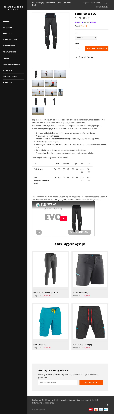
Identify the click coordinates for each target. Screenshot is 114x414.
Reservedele (7, 70)
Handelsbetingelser (68, 400)
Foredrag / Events (10, 76)
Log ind (86, 3)
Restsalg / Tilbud (9, 52)
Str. (76, 33)
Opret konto (95, 3)
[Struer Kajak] (13, 8)
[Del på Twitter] (82, 57)
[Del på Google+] (88, 57)
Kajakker (6, 21)
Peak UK (84, 26)
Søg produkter (83, 400)
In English (94, 400)
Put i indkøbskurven (97, 49)
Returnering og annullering (43, 403)
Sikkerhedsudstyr (10, 40)
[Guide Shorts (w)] (90, 269)
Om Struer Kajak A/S (50, 400)
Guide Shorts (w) (81, 293)
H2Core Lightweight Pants (45, 293)
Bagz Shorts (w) (82, 345)
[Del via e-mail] (92, 57)
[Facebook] (107, 406)
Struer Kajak (41, 409)
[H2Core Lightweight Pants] (50, 269)
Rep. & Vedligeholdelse (11, 64)
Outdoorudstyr (9, 46)
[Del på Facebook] (79, 57)
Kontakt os (7, 82)
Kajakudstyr (7, 33)
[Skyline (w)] (50, 321)
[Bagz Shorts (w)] (90, 321)
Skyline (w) (39, 345)
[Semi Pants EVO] (50, 14)
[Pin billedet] (85, 57)
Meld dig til (91, 382)
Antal (77, 44)
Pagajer (6, 58)
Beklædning (7, 27)
